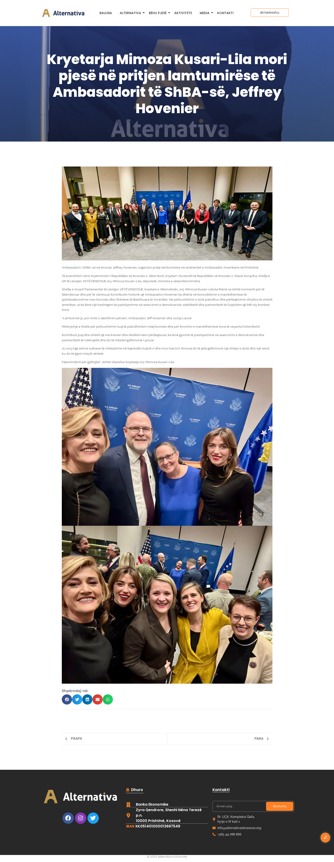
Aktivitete (183, 13)
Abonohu (280, 806)
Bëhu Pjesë (158, 13)
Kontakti (225, 13)
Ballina (106, 13)
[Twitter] (93, 818)
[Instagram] (80, 818)
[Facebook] (68, 818)
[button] (67, 699)
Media (204, 13)
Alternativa (130, 13)
